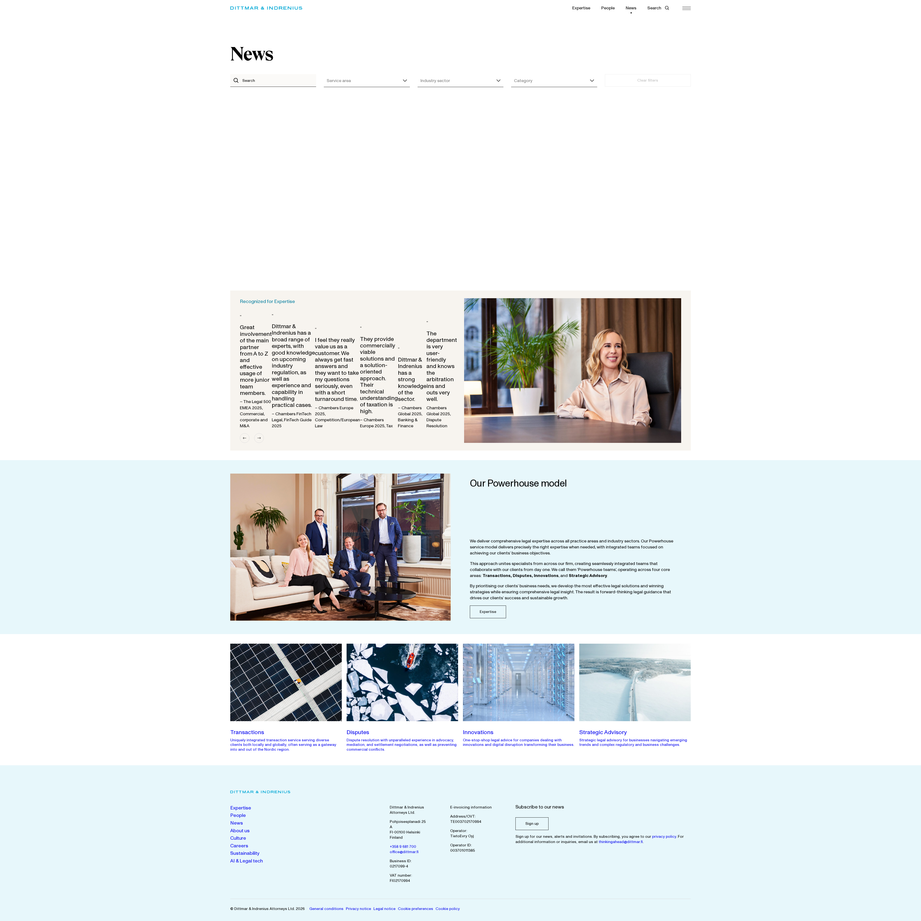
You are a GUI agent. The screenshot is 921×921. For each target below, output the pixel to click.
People (608, 8)
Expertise (581, 8)
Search (654, 8)
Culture (238, 838)
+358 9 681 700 (403, 846)
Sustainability (245, 853)
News (631, 8)
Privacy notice (358, 908)
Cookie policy (448, 908)
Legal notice (384, 908)
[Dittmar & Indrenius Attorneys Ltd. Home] (266, 8)
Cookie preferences (415, 908)
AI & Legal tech (246, 861)
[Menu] (686, 8)
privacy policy (664, 836)
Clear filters (647, 80)
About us (240, 830)
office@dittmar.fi (404, 852)
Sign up (532, 823)
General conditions (326, 908)
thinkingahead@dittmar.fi (621, 841)
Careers (239, 846)
